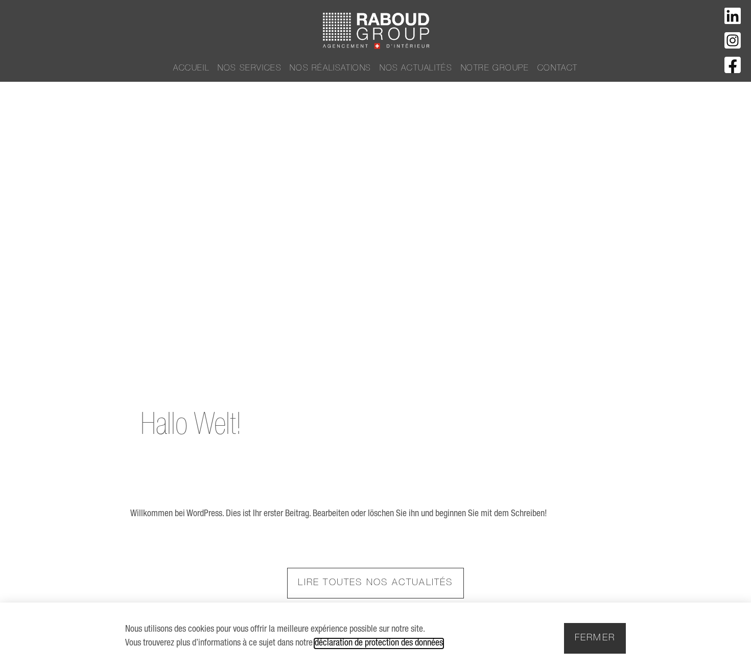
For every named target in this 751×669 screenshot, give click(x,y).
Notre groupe (495, 69)
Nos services (249, 69)
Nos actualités (416, 69)
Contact (557, 69)
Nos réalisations (330, 69)
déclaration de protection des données (379, 643)
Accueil (191, 69)
